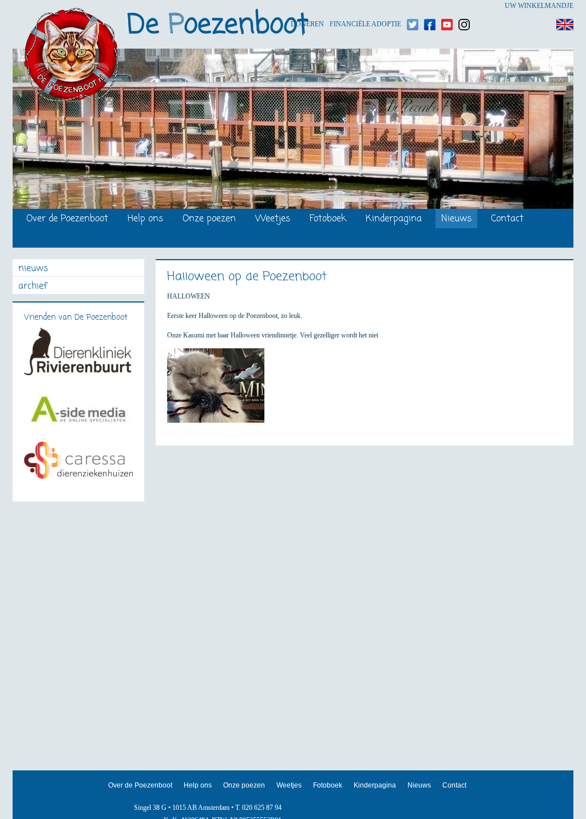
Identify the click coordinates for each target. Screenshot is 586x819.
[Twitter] (412, 6)
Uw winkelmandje (539, 6)
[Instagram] (464, 6)
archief (32, 286)
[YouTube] (447, 6)
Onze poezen (209, 219)
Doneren (307, 6)
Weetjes (272, 219)
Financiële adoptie (365, 6)
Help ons (145, 219)
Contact (507, 219)
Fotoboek (328, 219)
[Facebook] (429, 6)
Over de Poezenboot (67, 219)
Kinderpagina (394, 219)
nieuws (33, 269)
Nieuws (456, 219)
